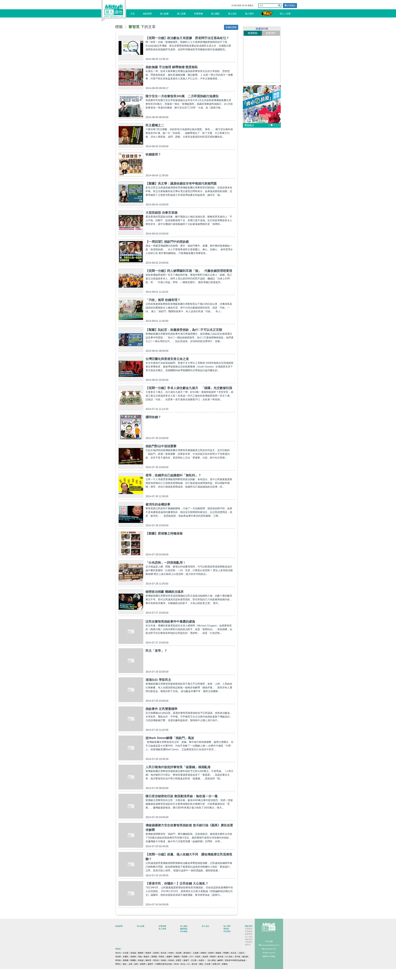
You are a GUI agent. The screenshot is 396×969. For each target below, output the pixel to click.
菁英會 (118, 960)
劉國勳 (133, 960)
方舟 (191, 957)
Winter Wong (179, 964)
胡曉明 (203, 953)
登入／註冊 (285, 13)
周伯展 (118, 957)
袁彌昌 (125, 957)
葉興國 (125, 960)
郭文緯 (163, 953)
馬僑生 (161, 957)
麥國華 (141, 953)
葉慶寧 (169, 957)
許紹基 (208, 964)
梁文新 (194, 964)
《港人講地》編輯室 (214, 960)
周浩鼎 (156, 960)
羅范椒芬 (187, 953)
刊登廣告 (248, 942)
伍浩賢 (125, 953)
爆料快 (248, 945)
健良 (125, 964)
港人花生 (232, 13)
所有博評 (227, 931)
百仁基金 (229, 957)
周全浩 (118, 953)
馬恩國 (184, 957)
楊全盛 (220, 957)
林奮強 (225, 964)
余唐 (130, 964)
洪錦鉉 (163, 960)
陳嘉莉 (146, 957)
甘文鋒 (194, 960)
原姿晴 (156, 953)
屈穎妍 (133, 957)
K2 (188, 964)
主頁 (132, 13)
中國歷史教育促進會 (163, 964)
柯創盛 (141, 960)
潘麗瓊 (154, 957)
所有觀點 (183, 931)
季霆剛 (226, 953)
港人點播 (164, 13)
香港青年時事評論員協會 (235, 960)
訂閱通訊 (291, 5)
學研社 (118, 964)
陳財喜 (148, 960)
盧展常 (150, 964)
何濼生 (171, 953)
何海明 (211, 953)
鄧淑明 (213, 957)
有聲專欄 (198, 13)
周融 (140, 957)
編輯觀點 (183, 929)
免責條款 (248, 931)
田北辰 (233, 953)
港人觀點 (215, 13)
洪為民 (197, 957)
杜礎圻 (201, 960)
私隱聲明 (248, 929)
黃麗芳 (178, 960)
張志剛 (178, 953)
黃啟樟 (205, 957)
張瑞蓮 (133, 953)
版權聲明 (248, 934)
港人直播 (181, 13)
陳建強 (177, 957)
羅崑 (201, 964)
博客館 (226, 929)
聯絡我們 (248, 939)
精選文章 (216, 964)
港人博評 (249, 13)
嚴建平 (186, 960)
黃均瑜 (237, 957)
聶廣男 (143, 964)
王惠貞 (241, 953)
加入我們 (248, 937)
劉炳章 (148, 953)
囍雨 (136, 964)
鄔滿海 (218, 953)
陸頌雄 (171, 960)
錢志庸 (245, 957)
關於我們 (248, 926)
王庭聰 (195, 953)
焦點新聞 (147, 13)
